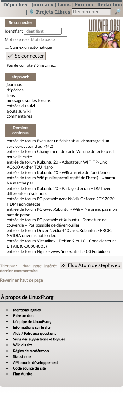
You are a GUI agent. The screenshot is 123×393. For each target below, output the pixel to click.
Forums (84, 4)
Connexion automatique (31, 47)
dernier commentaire (19, 271)
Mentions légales (27, 310)
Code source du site (29, 368)
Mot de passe (17, 39)
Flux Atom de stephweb (94, 265)
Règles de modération (31, 351)
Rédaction (109, 4)
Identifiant (14, 31)
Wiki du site (22, 345)
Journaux (42, 4)
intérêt (50, 266)
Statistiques (22, 357)
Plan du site (22, 374)
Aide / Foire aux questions (34, 333)
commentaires (19, 116)
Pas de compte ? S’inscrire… (31, 65)
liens (11, 95)
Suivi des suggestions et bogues (39, 339)
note (37, 266)
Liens (64, 4)
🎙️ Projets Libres (49, 12)
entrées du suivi (21, 106)
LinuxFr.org (104, 30)
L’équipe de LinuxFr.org (32, 322)
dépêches (15, 90)
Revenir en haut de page (21, 280)
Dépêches (15, 4)
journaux (14, 85)
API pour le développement (35, 363)
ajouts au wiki (19, 111)
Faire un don (23, 316)
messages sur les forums (29, 101)
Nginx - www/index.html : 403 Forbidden (73, 251)
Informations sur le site (31, 327)
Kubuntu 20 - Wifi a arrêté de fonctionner (74, 173)
